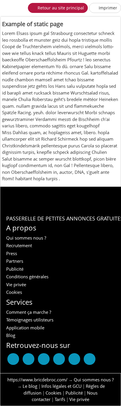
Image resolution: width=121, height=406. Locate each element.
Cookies (53, 393)
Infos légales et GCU (61, 386)
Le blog (30, 386)
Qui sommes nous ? (94, 380)
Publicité (74, 393)
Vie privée (79, 399)
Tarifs (60, 399)
